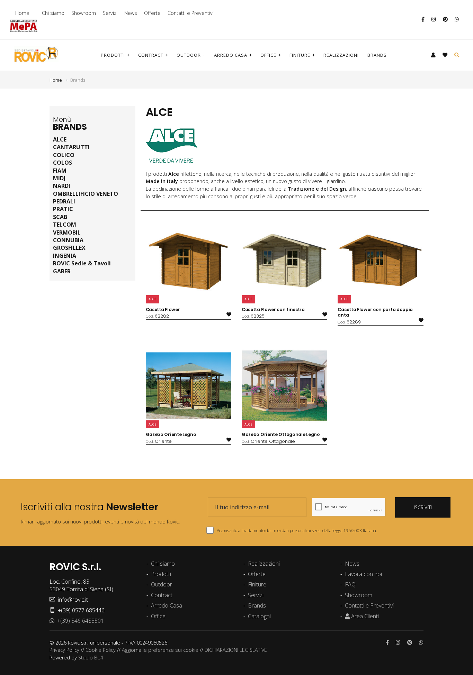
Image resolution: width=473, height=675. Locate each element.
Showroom (83, 13)
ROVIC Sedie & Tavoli (82, 263)
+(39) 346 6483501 (79, 620)
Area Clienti (364, 616)
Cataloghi (259, 616)
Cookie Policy (101, 650)
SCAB (60, 217)
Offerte (152, 13)
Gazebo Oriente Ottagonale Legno (281, 434)
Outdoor (189, 55)
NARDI (61, 186)
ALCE (59, 139)
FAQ (350, 584)
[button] (433, 55)
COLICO (63, 155)
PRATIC (63, 209)
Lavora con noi (363, 574)
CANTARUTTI (71, 147)
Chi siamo (53, 13)
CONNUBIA (68, 240)
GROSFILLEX (69, 248)
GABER (62, 271)
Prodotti (113, 55)
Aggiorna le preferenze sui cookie (160, 650)
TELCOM (64, 224)
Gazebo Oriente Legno (171, 434)
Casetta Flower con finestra (273, 309)
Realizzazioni (341, 55)
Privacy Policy (64, 650)
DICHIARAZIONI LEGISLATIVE (236, 650)
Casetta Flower (163, 309)
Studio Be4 (90, 657)
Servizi (110, 13)
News (130, 13)
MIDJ (59, 178)
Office (268, 55)
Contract (150, 55)
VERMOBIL (67, 232)
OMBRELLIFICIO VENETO (85, 194)
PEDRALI (64, 201)
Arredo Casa (230, 55)
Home (22, 13)
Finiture (299, 55)
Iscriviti (423, 507)
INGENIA (64, 255)
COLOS (62, 162)
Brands (377, 55)
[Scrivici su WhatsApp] (457, 19)
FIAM (59, 170)
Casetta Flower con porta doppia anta (375, 312)
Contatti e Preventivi (191, 13)
